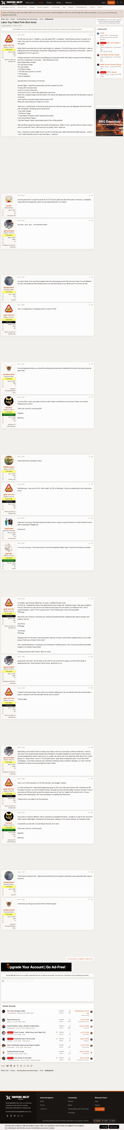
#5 (92, 304)
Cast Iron (92, 7)
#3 (92, 220)
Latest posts (102, 29)
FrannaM (86, 1028)
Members (69, 2)
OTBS (102, 33)
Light (105, 1120)
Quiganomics (11, 1028)
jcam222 (9, 1041)
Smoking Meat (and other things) (78, 1109)
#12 (92, 598)
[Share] (89, 35)
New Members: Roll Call (8, 7)
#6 (92, 364)
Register (97, 1105)
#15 (92, 747)
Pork (23, 1034)
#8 (92, 456)
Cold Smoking (56, 7)
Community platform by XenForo (59, 1120)
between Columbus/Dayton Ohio (10, 390)
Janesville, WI (11, 215)
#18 (92, 872)
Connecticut (12, 538)
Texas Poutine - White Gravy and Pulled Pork (30, 1032)
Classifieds (71, 1112)
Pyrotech (10, 1034)
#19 (92, 899)
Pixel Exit (85, 1120)
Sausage (31, 7)
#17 (92, 812)
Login (96, 1101)
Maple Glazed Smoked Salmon (111, 64)
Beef (31, 1013)
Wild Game (27, 1047)
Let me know (101, 13)
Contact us (43, 1109)
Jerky (64, 7)
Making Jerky (30, 1028)
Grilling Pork (26, 1041)
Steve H (9, 1022)
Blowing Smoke (22, 7)
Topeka (13, 300)
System (98, 1120)
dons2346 (86, 1034)
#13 (92, 656)
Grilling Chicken (35, 1060)
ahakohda (10, 1053)
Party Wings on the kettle (22, 1058)
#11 (92, 543)
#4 (92, 277)
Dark (113, 1120)
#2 (92, 195)
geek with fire (7, 25)
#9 (92, 484)
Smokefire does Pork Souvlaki (24, 1039)
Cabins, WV (12, 479)
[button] (35, 2)
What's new (30, 2)
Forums (40, 2)
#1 (92, 35)
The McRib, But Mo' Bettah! (110, 55)
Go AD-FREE (100, 1109)
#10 (92, 518)
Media (59, 2)
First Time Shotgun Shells (16, 1011)
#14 (92, 688)
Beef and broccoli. (13, 1020)
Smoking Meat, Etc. (81, 7)
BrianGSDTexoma (83, 1021)
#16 (92, 778)
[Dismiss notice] (121, 12)
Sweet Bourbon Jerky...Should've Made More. (23, 1026)
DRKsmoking (85, 1015)
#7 (92, 397)
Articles (49, 2)
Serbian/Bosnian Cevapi (15, 1051)
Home (14, 568)
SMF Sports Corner (106, 51)
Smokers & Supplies (43, 7)
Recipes (71, 7)
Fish (101, 68)
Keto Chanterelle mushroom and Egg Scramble (23, 1045)
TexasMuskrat (11, 1013)
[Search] (121, 3)
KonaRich (86, 1041)
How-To (100, 7)
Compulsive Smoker (13, 1060)
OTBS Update (112, 72)
